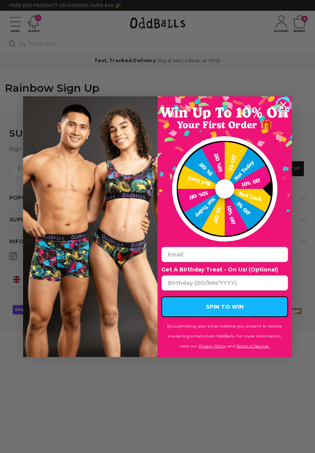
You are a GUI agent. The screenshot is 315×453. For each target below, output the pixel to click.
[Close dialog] (283, 105)
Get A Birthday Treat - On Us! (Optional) (219, 269)
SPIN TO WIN (225, 306)
